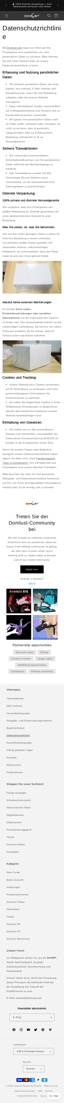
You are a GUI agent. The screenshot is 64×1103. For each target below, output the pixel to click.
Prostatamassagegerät (19, 829)
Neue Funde (13, 872)
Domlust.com (14, 47)
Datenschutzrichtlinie (18, 735)
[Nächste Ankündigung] (58, 5)
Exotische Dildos (16, 844)
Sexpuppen (13, 851)
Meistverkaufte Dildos (19, 807)
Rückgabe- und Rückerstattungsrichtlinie (29, 720)
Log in (32, 583)
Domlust (18, 1086)
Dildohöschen (14, 822)
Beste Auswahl (15, 879)
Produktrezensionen (18, 894)
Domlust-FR (13, 931)
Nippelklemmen (15, 815)
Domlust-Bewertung (18, 938)
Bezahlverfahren (15, 728)
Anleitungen (13, 887)
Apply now (32, 569)
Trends (10, 916)
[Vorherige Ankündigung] (6, 5)
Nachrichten (13, 909)
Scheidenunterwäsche (19, 800)
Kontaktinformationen (27, 1096)
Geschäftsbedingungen (19, 742)
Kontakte (12, 757)
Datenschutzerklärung (25, 1091)
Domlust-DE (13, 924)
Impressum (45, 1096)
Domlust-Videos (16, 901)
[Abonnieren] (50, 1017)
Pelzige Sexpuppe (16, 792)
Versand (48, 1091)
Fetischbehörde (15, 698)
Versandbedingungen (18, 713)
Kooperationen (15, 772)
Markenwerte (14, 765)
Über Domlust (14, 705)
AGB (40, 1091)
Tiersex (10, 837)
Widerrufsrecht (51, 1086)
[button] (6, 15)
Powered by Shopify (32, 1086)
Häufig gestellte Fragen (20, 750)
